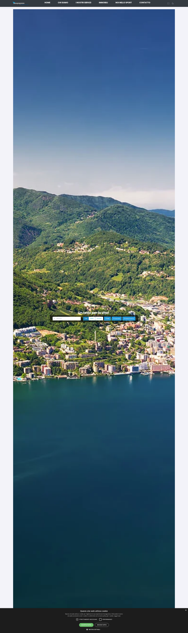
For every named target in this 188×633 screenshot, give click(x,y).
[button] (94, 629)
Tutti (86, 319)
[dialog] (94, 620)
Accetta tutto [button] (86, 625)
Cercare (117, 319)
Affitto (92, 319)
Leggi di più (117, 616)
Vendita (99, 319)
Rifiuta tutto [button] (102, 625)
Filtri (108, 319)
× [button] (186, 610)
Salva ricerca (129, 319)
